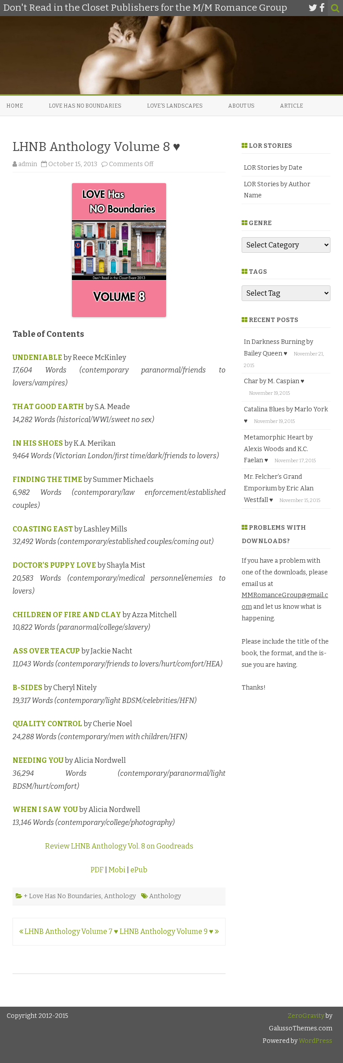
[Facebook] (322, 8)
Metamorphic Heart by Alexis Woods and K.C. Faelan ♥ (278, 449)
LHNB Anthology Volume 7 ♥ (70, 931)
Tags (258, 272)
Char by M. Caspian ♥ (274, 381)
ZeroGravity (306, 1016)
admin (27, 164)
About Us (241, 106)
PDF (97, 870)
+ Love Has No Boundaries (62, 896)
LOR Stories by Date (273, 168)
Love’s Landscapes (175, 106)
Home (14, 106)
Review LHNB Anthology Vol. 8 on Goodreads (119, 846)
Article (291, 106)
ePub (138, 870)
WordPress (314, 1041)
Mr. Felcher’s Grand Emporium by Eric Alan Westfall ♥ (279, 488)
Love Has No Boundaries (85, 106)
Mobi (117, 870)
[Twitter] (313, 8)
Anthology (120, 896)
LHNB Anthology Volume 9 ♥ (167, 931)
